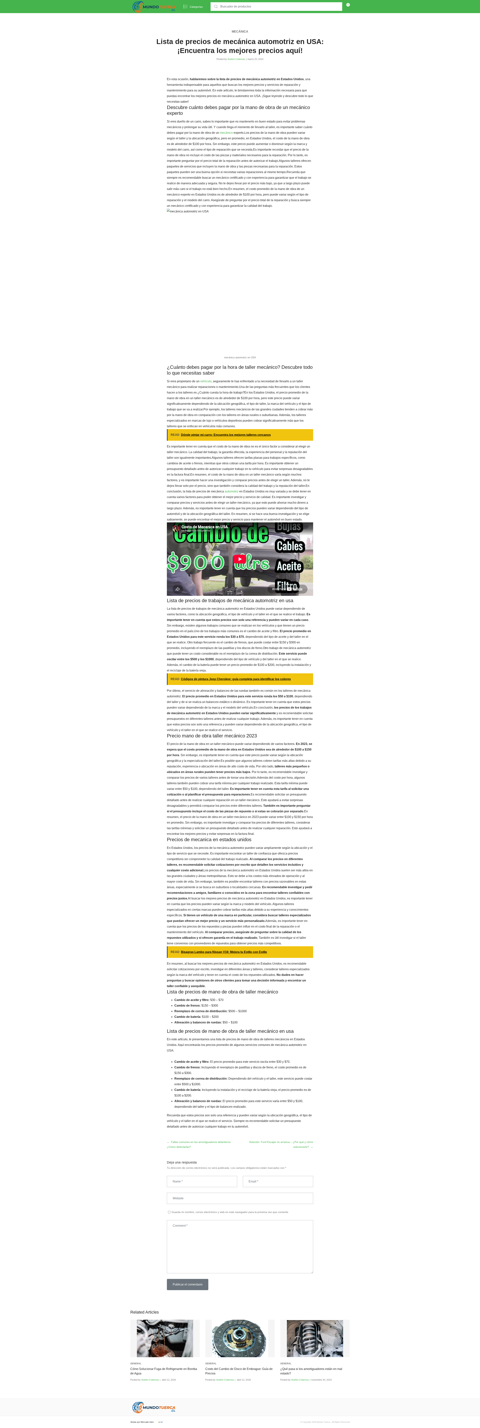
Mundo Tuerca (323, 1422)
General (135, 1363)
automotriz (231, 491)
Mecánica (240, 31)
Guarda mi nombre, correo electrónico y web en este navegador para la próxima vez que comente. (230, 1212)
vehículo (206, 381)
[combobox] (276, 6)
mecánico (226, 132)
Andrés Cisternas (236, 59)
